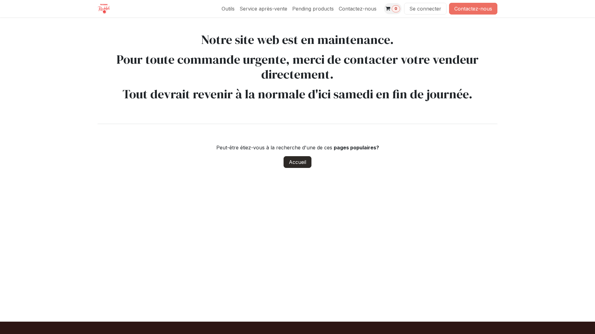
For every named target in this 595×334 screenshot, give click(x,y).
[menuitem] (228, 8)
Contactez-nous (473, 9)
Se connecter (425, 9)
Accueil (297, 162)
